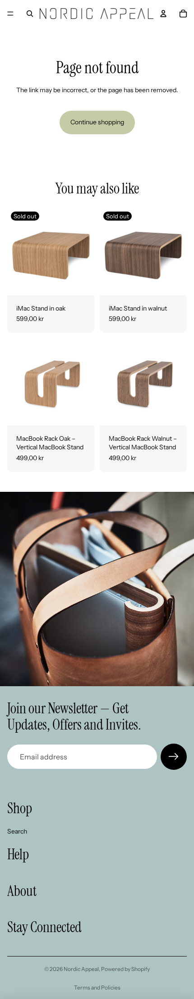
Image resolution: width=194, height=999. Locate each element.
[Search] (30, 14)
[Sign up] (174, 757)
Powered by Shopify (125, 969)
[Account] (163, 14)
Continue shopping (97, 122)
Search (17, 831)
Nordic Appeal (81, 969)
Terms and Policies (97, 987)
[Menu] (10, 13)
